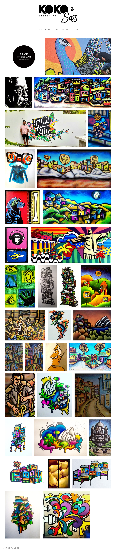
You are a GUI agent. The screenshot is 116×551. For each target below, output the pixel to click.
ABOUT (39, 30)
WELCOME (76, 30)
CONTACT (65, 30)
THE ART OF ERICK (52, 30)
